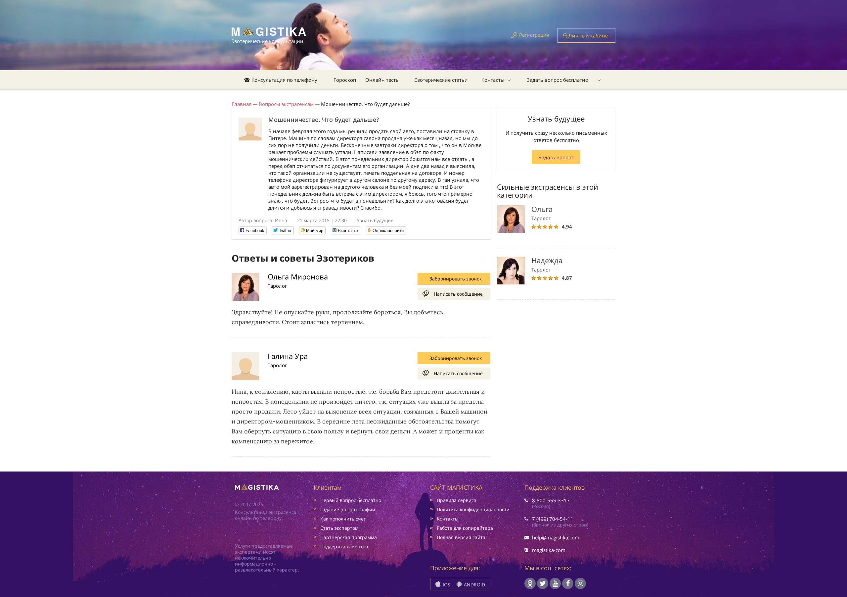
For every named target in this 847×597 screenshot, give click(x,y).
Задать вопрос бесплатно (557, 79)
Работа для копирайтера (465, 528)
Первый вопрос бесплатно (350, 500)
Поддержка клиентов (344, 546)
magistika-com (548, 550)
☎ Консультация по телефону (280, 79)
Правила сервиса (456, 500)
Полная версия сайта (461, 537)
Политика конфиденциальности (473, 509)
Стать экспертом (339, 528)
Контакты (493, 79)
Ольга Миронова (298, 276)
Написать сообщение (458, 294)
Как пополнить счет (343, 519)
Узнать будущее (375, 220)
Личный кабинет (588, 35)
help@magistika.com (555, 537)
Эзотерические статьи (441, 79)
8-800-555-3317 (551, 500)
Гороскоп (345, 79)
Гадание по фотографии (347, 509)
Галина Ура (288, 356)
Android (474, 584)
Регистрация (534, 34)
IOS (445, 584)
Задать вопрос (556, 157)
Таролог (277, 285)
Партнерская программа (348, 537)
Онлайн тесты (382, 79)
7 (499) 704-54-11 (552, 519)
